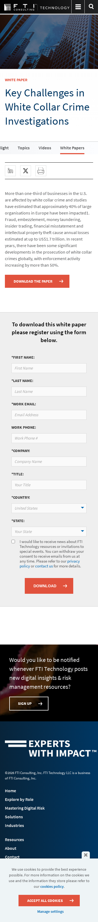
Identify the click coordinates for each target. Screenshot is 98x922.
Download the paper (33, 281)
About (10, 848)
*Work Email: (23, 404)
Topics (24, 147)
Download (44, 586)
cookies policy (52, 886)
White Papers (72, 147)
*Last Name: (22, 380)
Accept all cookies (45, 900)
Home (10, 790)
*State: (17, 520)
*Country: (20, 497)
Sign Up (25, 703)
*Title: (17, 474)
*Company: (20, 450)
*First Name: (23, 357)
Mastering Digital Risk (25, 808)
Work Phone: (23, 427)
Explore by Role (19, 799)
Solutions (14, 816)
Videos (45, 147)
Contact (12, 857)
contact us (44, 566)
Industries (14, 825)
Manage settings (50, 911)
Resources (14, 839)
